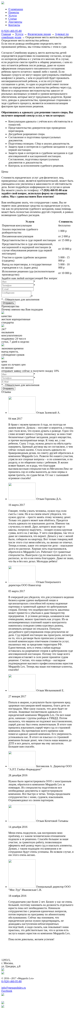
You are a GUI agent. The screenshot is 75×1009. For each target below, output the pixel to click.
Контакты (14, 25)
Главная (6, 34)
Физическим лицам (39, 34)
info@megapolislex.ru (13, 987)
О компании (15, 9)
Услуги (12, 15)
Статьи (12, 18)
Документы (15, 21)
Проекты (13, 12)
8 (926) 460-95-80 (11, 30)
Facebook (6, 990)
